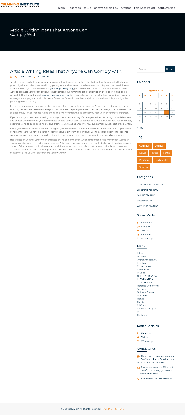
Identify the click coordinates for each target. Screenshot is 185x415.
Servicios (141, 289)
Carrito (140, 302)
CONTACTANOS (166, 8)
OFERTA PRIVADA (147, 276)
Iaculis (154, 153)
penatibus (144, 160)
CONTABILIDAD (145, 282)
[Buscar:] (151, 69)
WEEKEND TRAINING (148, 206)
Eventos (141, 263)
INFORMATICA (145, 279)
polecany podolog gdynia (55, 95)
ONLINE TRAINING (146, 195)
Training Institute (112, 408)
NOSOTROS (74, 8)
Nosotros (141, 256)
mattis (166, 153)
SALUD (87, 8)
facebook (146, 222)
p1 (138, 311)
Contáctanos (144, 266)
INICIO (61, 8)
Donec (142, 153)
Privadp (141, 272)
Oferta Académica (147, 259)
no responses (44, 77)
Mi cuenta (142, 305)
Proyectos (142, 295)
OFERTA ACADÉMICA (106, 8)
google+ (145, 226)
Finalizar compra (146, 308)
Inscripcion (143, 269)
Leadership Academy (147, 190)
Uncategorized (144, 200)
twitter (145, 230)
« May (140, 127)
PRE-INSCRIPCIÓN (144, 8)
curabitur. (144, 146)
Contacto (142, 315)
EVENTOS (126, 8)
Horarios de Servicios (148, 285)
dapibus (159, 146)
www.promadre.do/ (147, 373)
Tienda (140, 298)
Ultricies (143, 167)
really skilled (161, 160)
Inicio (140, 253)
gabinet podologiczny (61, 88)
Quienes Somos (145, 292)
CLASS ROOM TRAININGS (150, 184)
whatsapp (146, 238)
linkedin (146, 234)
